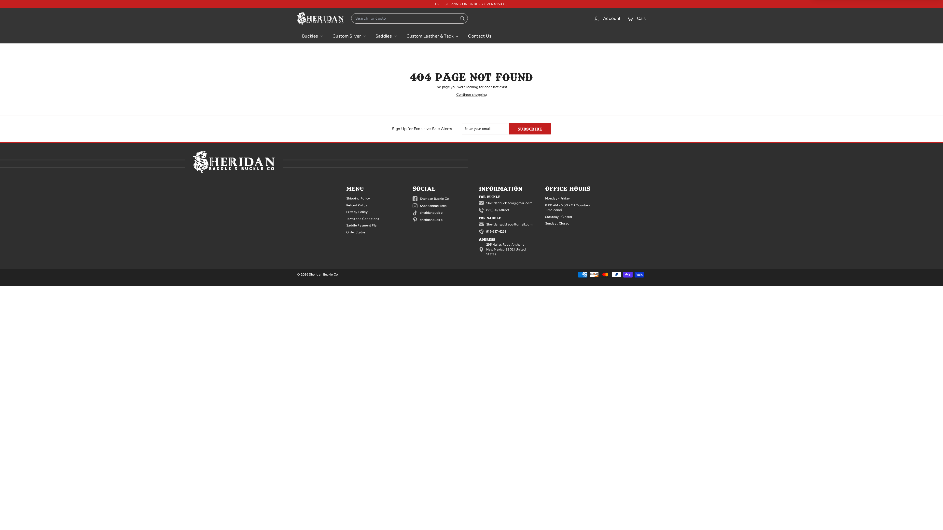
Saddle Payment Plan (362, 225)
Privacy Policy (357, 212)
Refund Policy (356, 205)
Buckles (310, 36)
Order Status (355, 232)
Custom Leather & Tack (430, 36)
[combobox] (409, 18)
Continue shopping (471, 95)
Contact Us (479, 36)
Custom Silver (347, 36)
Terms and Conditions (362, 219)
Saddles (384, 36)
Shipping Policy (358, 198)
